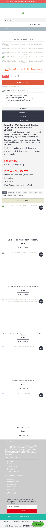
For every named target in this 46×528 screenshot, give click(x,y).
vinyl (4, 195)
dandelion (11, 192)
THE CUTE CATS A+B (23, 427)
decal (35, 192)
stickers (20, 195)
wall (31, 192)
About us (10, 461)
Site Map (10, 464)
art (15, 195)
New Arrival (23, 200)
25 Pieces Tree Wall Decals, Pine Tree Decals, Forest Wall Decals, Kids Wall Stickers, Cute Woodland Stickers (23, 334)
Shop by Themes (12, 466)
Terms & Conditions (13, 471)
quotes (18, 192)
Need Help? (10, 489)
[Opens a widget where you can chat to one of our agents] (38, 524)
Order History (11, 487)
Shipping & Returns (13, 481)
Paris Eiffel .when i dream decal (23, 381)
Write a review (23, 90)
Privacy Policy (11, 469)
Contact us (10, 479)
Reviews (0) (23, 112)
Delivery (23, 116)
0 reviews (14, 90)
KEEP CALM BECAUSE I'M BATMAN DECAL (23, 287)
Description (23, 108)
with (40, 192)
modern (25, 192)
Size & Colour (23, 120)
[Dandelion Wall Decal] (23, 48)
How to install (11, 484)
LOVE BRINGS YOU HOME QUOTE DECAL (23, 240)
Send (23, 511)
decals (10, 195)
